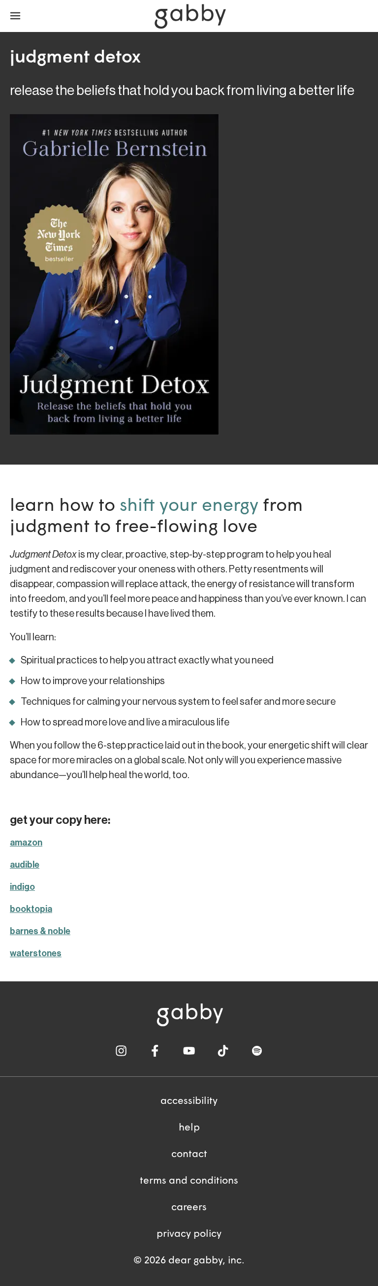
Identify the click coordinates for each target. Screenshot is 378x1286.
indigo (22, 886)
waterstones (36, 953)
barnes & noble (40, 931)
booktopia (31, 909)
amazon (26, 842)
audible (24, 864)
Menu (15, 16)
